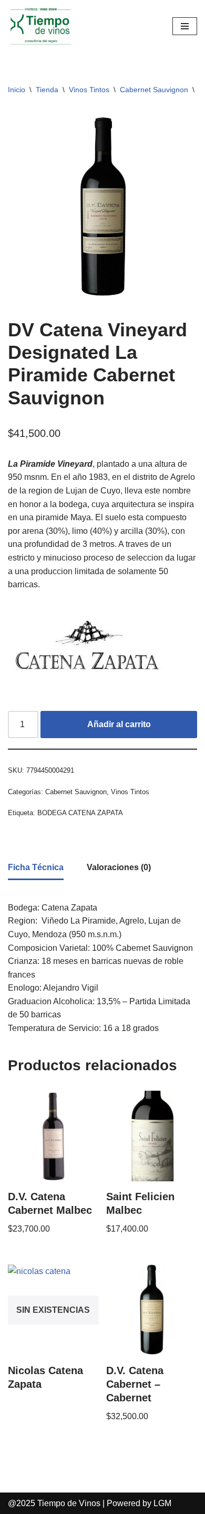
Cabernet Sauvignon (154, 89)
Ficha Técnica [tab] (36, 867)
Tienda (47, 89)
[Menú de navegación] (184, 26)
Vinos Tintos (89, 89)
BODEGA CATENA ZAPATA (80, 813)
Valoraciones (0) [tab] (119, 867)
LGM (162, 1503)
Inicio (16, 89)
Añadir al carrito (119, 724)
